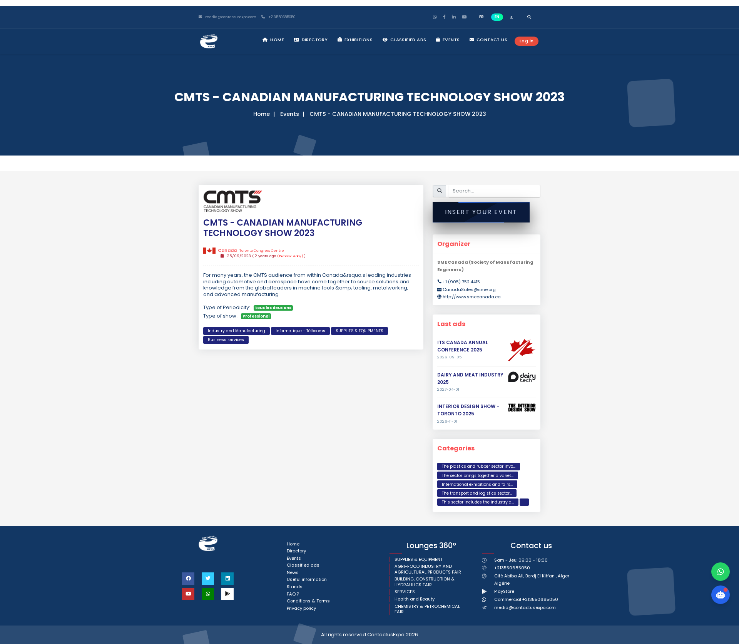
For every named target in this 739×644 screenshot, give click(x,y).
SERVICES (405, 592)
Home (276, 40)
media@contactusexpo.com (525, 607)
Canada (251, 250)
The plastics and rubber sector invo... (478, 466)
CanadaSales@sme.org (469, 289)
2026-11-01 (447, 421)
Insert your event (481, 211)
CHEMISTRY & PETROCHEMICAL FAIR (427, 609)
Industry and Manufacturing (236, 331)
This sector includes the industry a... (478, 502)
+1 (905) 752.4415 (461, 282)
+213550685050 (281, 17)
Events (450, 40)
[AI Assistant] (720, 594)
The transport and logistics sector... (477, 493)
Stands (295, 587)
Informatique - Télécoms (300, 331)
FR (481, 16)
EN (497, 16)
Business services (226, 340)
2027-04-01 (448, 389)
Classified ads (407, 40)
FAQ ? (293, 594)
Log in (526, 41)
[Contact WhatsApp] (720, 571)
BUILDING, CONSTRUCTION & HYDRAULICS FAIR (425, 581)
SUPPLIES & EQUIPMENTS (359, 331)
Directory (314, 40)
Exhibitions (358, 40)
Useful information (307, 579)
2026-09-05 (449, 357)
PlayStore (504, 591)
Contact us (491, 40)
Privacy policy (301, 608)
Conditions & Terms (308, 601)
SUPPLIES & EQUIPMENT (419, 559)
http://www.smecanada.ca (472, 297)
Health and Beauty (415, 599)
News (293, 572)
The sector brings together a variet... (477, 475)
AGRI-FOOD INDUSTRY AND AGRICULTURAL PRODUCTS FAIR (428, 569)
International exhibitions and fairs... (477, 484)
